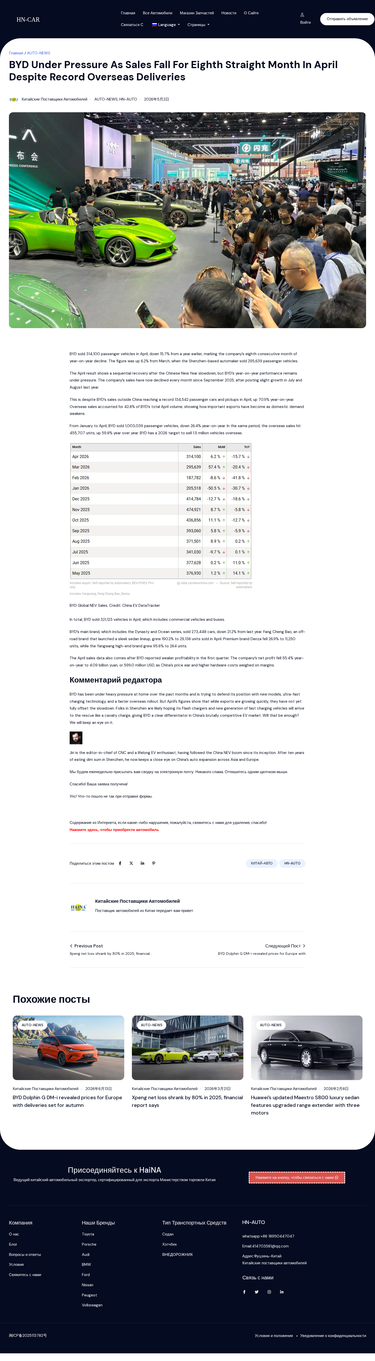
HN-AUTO (128, 99)
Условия (16, 1264)
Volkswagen (92, 1305)
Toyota (88, 1234)
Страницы (197, 24)
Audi (86, 1254)
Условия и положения (274, 1335)
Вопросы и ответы (25, 1254)
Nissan (87, 1285)
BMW (86, 1264)
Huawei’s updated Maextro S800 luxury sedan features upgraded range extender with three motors (305, 1105)
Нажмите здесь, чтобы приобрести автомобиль (114, 829)
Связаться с (132, 24)
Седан (167, 1234)
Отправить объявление (347, 18)
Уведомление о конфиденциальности (333, 1335)
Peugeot (89, 1295)
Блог (13, 1244)
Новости (228, 13)
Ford (86, 1274)
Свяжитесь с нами (25, 1274)
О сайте (251, 13)
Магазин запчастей (197, 13)
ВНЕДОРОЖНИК (177, 1254)
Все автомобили (157, 13)
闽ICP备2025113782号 (28, 1335)
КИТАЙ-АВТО (261, 863)
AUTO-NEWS (38, 53)
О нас (14, 1234)
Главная (128, 13)
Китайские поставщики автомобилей (54, 99)
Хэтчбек (169, 1244)
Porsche (89, 1244)
